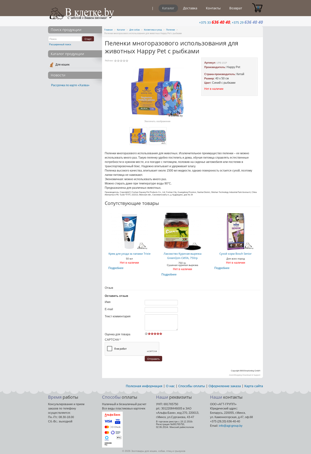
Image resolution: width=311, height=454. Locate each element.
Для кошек (62, 64)
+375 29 (247, 22)
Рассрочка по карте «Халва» (70, 85)
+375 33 (214, 22)
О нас (170, 386)
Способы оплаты (191, 386)
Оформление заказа (225, 386)
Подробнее (115, 268)
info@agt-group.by (230, 425)
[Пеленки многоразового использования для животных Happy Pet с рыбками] (138, 136)
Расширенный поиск (60, 44)
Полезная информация (144, 386)
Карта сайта (253, 386)
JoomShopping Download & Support (244, 375)
